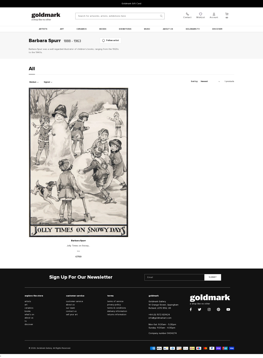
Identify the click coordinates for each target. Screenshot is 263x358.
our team (70, 308)
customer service (74, 301)
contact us (71, 311)
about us (29, 318)
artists (28, 301)
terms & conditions (116, 308)
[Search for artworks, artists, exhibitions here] (161, 16)
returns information (116, 315)
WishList (200, 17)
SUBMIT (213, 277)
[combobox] (119, 16)
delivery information (117, 311)
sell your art (72, 315)
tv (26, 321)
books (28, 311)
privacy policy (114, 305)
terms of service (115, 301)
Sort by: (194, 81)
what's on (29, 315)
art (26, 305)
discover (29, 324)
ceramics (29, 308)
